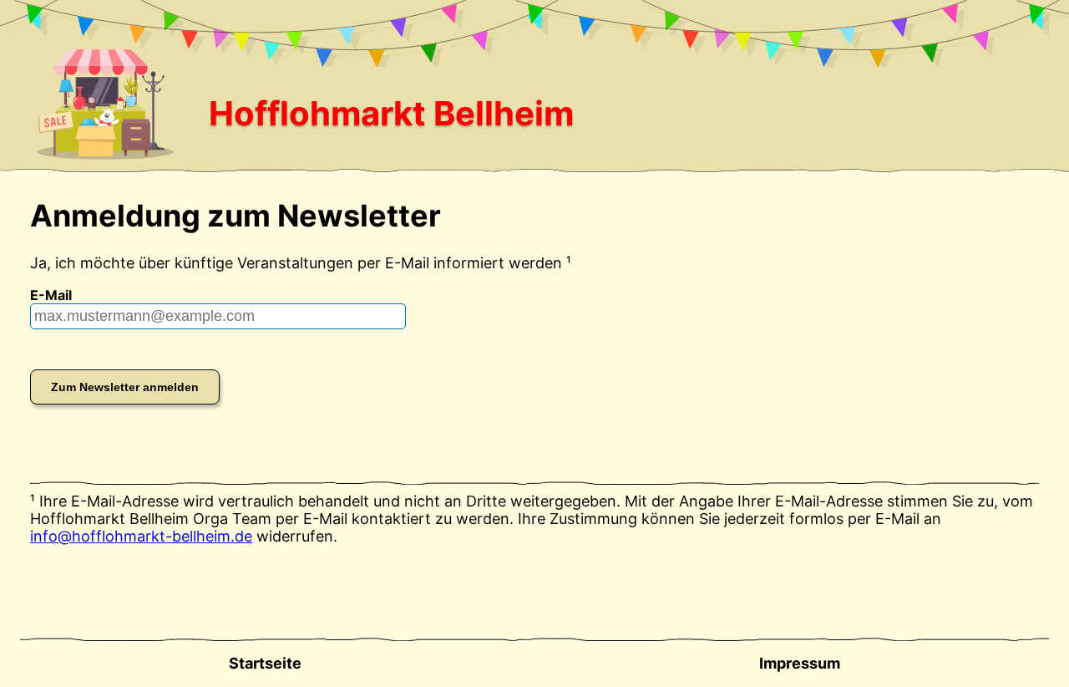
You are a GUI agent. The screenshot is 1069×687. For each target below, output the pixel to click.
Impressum (799, 663)
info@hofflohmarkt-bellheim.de (141, 536)
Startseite (265, 663)
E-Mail (51, 295)
